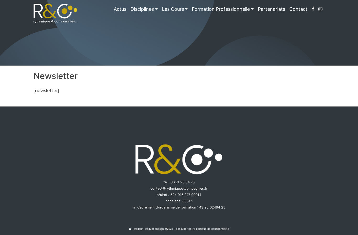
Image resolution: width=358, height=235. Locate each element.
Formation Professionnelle (221, 9)
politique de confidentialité (212, 228)
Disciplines (142, 9)
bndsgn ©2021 (164, 228)
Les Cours (173, 9)
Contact (298, 9)
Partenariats (271, 9)
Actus (120, 9)
